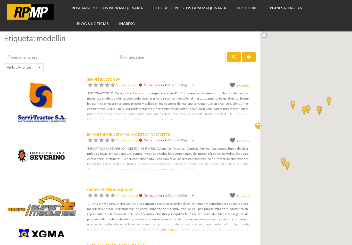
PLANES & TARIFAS (286, 8)
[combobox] (24, 67)
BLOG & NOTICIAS (93, 23)
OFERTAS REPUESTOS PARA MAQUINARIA (189, 8)
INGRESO (127, 23)
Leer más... (168, 119)
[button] (304, 110)
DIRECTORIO (248, 8)
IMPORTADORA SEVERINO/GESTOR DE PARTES (128, 134)
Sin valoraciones (127, 85)
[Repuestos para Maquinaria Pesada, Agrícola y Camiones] (30, 18)
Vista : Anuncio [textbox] (19, 67)
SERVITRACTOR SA (103, 79)
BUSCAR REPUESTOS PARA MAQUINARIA (107, 8)
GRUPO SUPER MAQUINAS (110, 189)
